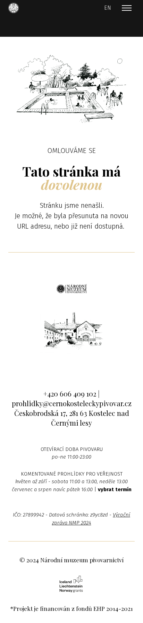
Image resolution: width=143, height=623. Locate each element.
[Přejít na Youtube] (93, 366)
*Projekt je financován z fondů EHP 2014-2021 (71, 608)
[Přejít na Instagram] (71, 366)
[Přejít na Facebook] (50, 366)
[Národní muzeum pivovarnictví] (13, 8)
